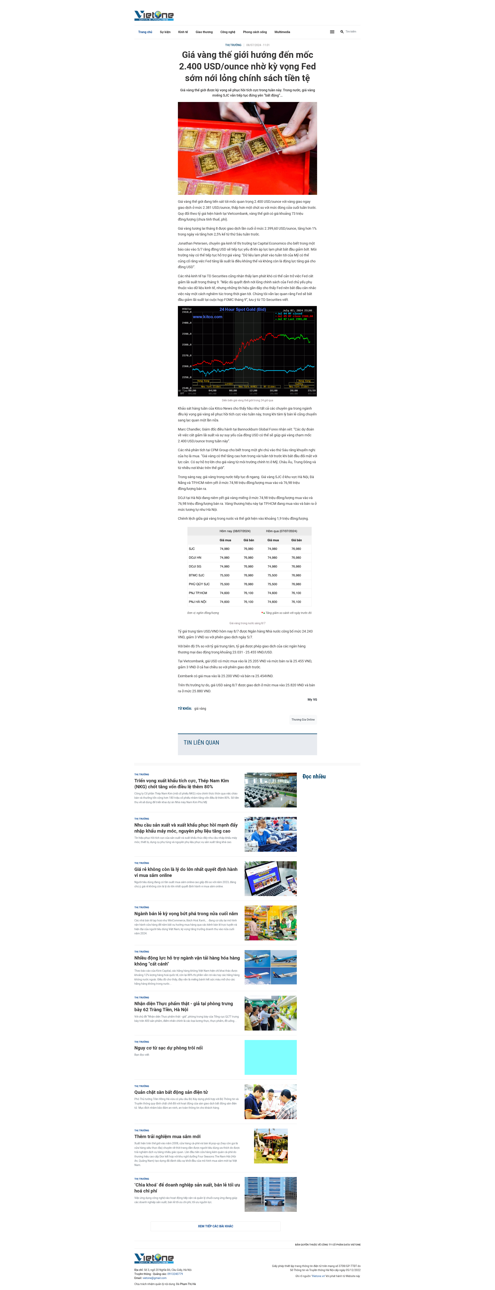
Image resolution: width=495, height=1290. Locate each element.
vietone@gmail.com (154, 1278)
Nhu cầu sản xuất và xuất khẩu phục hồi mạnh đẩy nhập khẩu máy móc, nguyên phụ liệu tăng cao (186, 828)
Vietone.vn (318, 1276)
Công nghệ (227, 32)
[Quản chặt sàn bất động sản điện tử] (271, 1101)
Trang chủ (145, 32)
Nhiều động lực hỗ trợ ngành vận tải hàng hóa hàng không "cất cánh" (187, 961)
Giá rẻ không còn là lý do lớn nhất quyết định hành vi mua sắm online (185, 872)
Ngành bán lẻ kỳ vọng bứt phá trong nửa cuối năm (186, 913)
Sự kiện (165, 32)
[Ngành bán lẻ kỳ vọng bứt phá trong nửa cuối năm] (271, 923)
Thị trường (233, 45)
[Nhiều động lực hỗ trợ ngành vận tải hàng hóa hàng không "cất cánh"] (271, 967)
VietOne (154, 15)
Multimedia (282, 32)
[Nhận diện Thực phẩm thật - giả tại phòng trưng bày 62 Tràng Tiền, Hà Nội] (271, 1013)
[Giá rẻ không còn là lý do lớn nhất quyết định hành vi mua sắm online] (271, 878)
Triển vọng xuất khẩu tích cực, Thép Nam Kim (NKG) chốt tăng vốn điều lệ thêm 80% (181, 783)
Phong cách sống (255, 32)
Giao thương (204, 32)
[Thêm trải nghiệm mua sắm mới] (271, 1146)
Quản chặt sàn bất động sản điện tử (171, 1092)
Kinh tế (183, 32)
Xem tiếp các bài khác (215, 1226)
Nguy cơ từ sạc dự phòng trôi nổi (168, 1048)
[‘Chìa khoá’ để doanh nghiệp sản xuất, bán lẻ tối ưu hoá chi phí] (271, 1194)
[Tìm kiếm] (342, 32)
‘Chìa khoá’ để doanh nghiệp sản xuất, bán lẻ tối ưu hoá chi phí (187, 1188)
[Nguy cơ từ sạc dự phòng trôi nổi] (271, 1057)
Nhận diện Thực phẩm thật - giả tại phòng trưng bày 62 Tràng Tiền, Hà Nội (183, 1006)
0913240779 (175, 1274)
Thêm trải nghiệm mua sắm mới (167, 1136)
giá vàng (200, 708)
